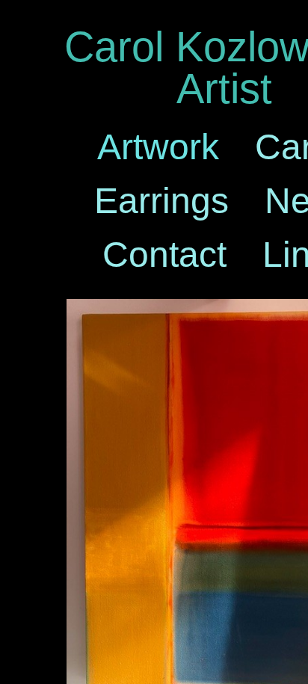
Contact (164, 254)
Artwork (158, 147)
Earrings (161, 201)
